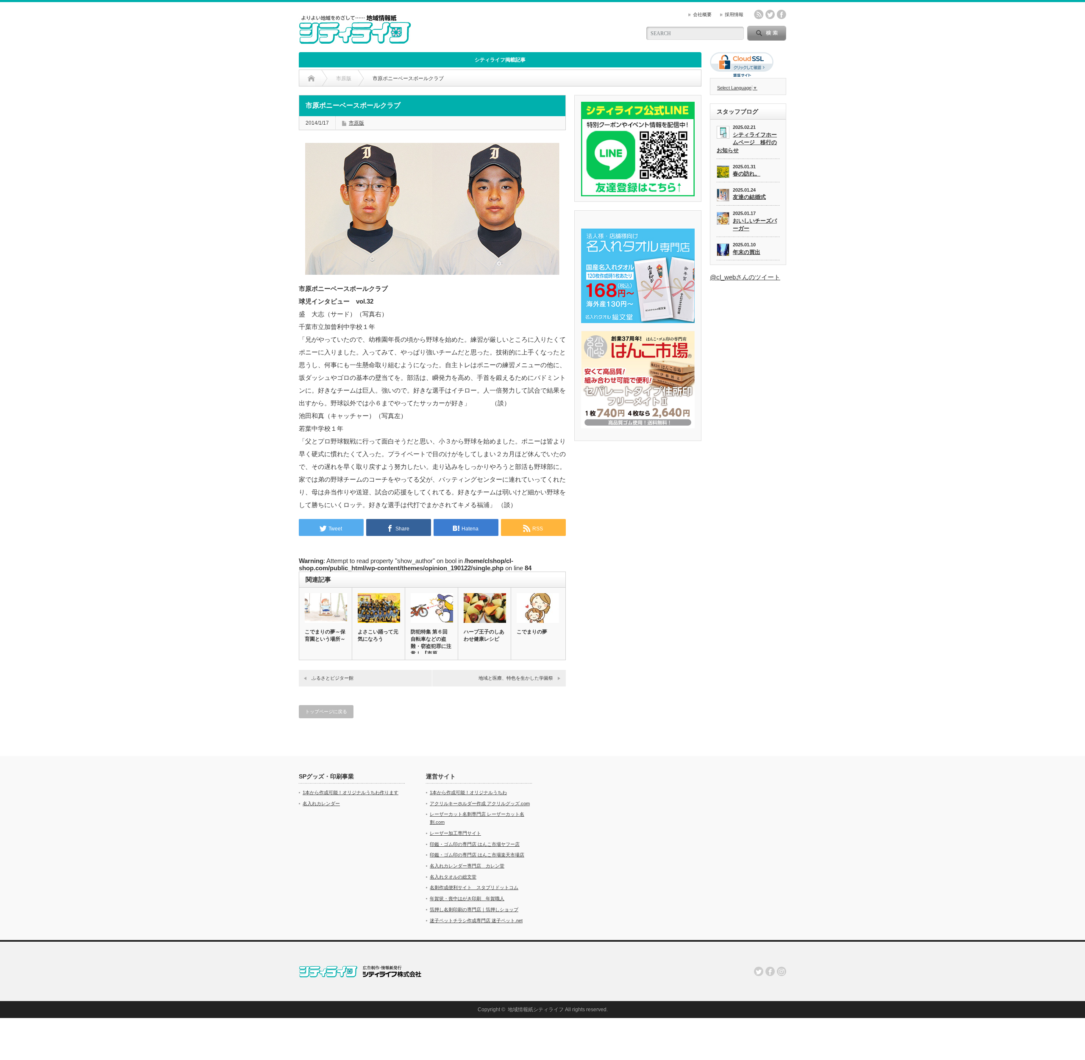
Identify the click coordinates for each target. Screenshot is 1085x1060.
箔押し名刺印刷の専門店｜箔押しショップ (474, 909)
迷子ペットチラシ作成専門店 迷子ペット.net (476, 920)
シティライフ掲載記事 (500, 60)
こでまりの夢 (532, 632)
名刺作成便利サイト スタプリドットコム (474, 887)
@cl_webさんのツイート (745, 277)
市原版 (356, 123)
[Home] (311, 78)
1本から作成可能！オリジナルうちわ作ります (350, 792)
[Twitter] (758, 971)
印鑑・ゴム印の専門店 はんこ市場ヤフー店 (475, 844)
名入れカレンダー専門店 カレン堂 (467, 865)
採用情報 (734, 14)
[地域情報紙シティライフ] (355, 40)
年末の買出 (746, 252)
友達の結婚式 (749, 197)
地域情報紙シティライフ (536, 1010)
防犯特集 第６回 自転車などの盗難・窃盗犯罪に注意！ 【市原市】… (431, 646)
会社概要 (702, 14)
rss (758, 14)
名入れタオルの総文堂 (453, 876)
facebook (781, 14)
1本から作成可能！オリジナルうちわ (468, 792)
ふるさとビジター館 (332, 678)
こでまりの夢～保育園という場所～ (325, 635)
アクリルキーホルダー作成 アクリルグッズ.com (480, 803)
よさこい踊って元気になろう (378, 635)
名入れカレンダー (321, 803)
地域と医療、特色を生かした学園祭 (516, 678)
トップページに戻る (326, 711)
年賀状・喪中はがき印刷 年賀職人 (467, 898)
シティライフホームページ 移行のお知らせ (747, 142)
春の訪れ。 (746, 173)
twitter (770, 14)
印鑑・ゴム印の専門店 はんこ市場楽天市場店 (477, 854)
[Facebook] (770, 971)
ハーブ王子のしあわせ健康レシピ (484, 635)
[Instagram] (781, 971)
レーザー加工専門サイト (455, 833)
